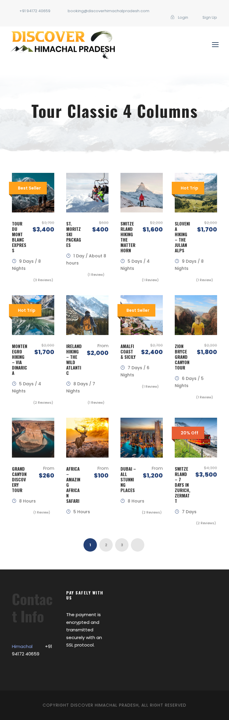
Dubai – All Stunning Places (128, 479)
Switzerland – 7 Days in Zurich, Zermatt (182, 484)
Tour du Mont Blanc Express (19, 236)
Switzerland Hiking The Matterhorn (127, 236)
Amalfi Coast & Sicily (128, 351)
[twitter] (159, 17)
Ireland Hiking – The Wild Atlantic (74, 359)
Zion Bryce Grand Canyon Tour (182, 357)
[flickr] (150, 17)
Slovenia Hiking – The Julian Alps (182, 236)
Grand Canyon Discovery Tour (19, 479)
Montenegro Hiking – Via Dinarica (19, 359)
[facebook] (141, 17)
